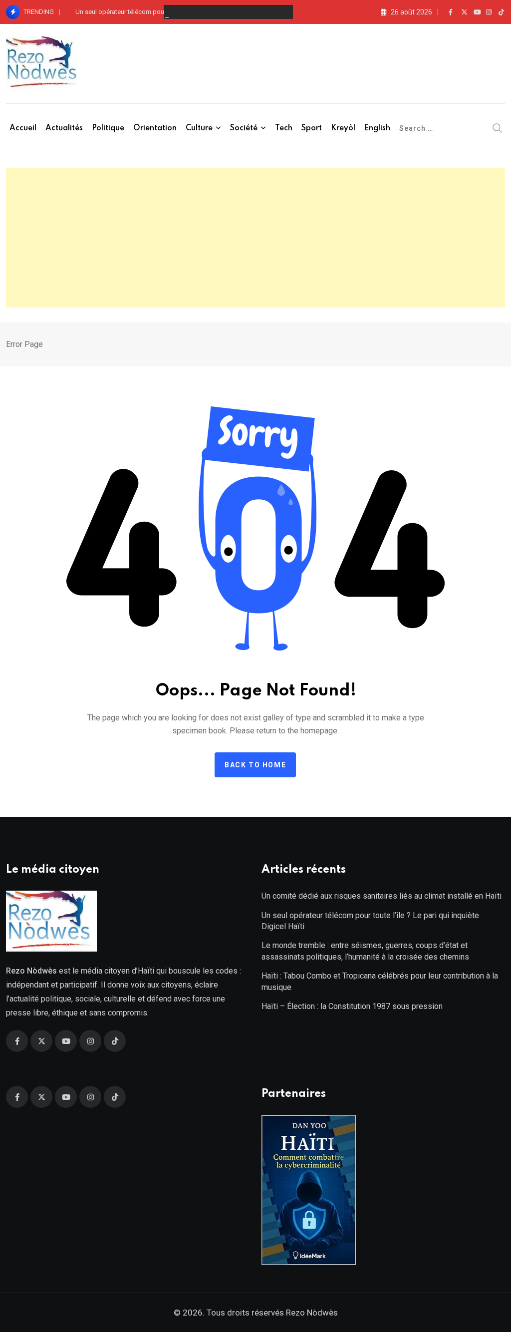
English (377, 128)
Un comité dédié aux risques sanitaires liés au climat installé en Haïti (381, 896)
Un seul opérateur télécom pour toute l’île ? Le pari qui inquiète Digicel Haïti (182, 11)
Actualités (64, 128)
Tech (283, 128)
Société (243, 128)
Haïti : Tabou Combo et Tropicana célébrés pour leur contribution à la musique (379, 981)
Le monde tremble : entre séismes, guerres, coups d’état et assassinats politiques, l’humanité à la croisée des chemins (365, 951)
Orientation (155, 128)
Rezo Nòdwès (311, 1313)
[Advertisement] (255, 238)
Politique (108, 128)
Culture (199, 128)
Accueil (22, 128)
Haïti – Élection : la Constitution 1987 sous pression (352, 1006)
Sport (311, 128)
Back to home (255, 765)
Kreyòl (343, 128)
